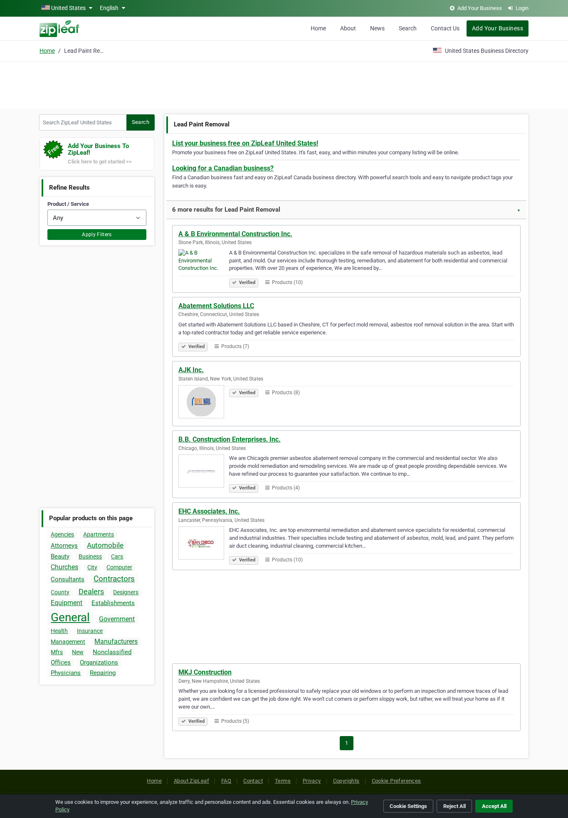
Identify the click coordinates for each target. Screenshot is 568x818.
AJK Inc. (191, 370)
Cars (117, 556)
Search (408, 28)
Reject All (454, 806)
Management (68, 641)
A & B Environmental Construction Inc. (235, 234)
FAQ (226, 781)
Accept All (494, 806)
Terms (283, 781)
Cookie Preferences (396, 781)
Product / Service (68, 204)
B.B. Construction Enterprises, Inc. (229, 439)
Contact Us (445, 28)
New (78, 652)
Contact (253, 781)
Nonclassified (112, 652)
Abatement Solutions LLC (216, 306)
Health (59, 631)
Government (117, 619)
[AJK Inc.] (203, 403)
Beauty (60, 556)
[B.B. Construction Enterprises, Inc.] (203, 472)
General (70, 617)
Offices (61, 662)
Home (318, 28)
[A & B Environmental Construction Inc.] (203, 267)
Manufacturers (116, 641)
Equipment (66, 603)
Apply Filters (97, 234)
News (377, 28)
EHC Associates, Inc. (209, 511)
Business (90, 556)
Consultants (67, 579)
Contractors (114, 578)
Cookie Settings (408, 806)
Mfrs (57, 652)
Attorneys (64, 545)
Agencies (62, 534)
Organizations (99, 662)
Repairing (103, 673)
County (60, 592)
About (348, 28)
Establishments (113, 603)
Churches (64, 567)
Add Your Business (497, 28)
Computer (119, 567)
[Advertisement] (284, 84)
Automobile (105, 545)
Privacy (312, 781)
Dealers (91, 591)
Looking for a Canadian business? (223, 168)
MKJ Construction (205, 672)
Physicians (66, 673)
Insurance (90, 631)
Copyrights (346, 781)
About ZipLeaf (191, 781)
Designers (125, 592)
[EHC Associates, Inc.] (203, 544)
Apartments (98, 534)
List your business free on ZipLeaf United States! (245, 143)
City (92, 567)
